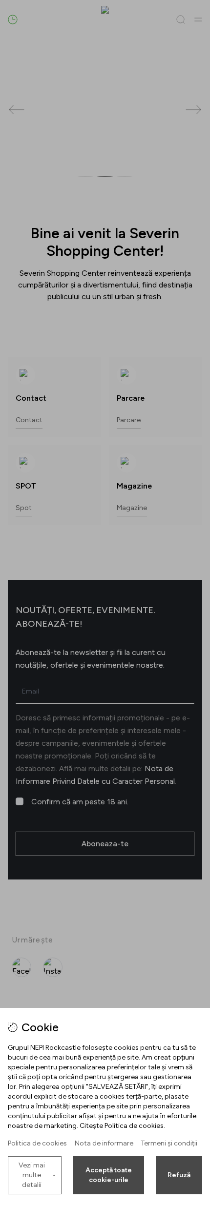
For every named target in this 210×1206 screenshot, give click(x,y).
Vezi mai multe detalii (32, 1175)
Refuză (179, 1175)
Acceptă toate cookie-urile (108, 1175)
